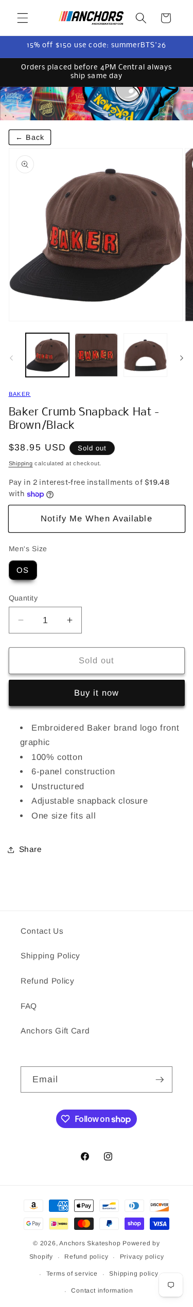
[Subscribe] (159, 1079)
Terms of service (72, 1273)
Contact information (102, 1290)
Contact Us (42, 931)
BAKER (20, 394)
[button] (22, 18)
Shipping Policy (50, 955)
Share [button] (30, 849)
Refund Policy (48, 980)
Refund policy (86, 1256)
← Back (30, 137)
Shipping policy (134, 1273)
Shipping (21, 463)
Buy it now (96, 692)
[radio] (23, 570)
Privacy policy (142, 1256)
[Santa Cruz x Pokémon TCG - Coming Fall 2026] (96, 103)
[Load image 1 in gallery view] (47, 354)
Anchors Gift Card (55, 1030)
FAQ (29, 1006)
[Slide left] (11, 358)
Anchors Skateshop (89, 1243)
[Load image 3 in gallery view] (145, 354)
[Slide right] (181, 358)
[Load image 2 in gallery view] (96, 354)
